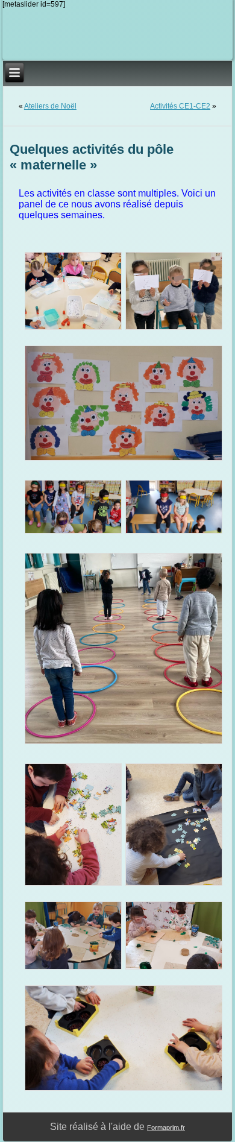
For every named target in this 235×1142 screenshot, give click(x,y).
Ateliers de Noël (50, 106)
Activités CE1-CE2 (180, 106)
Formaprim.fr (166, 1127)
